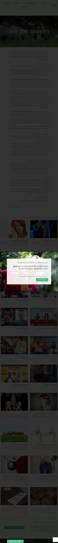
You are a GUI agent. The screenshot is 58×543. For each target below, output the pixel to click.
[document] (29, 271)
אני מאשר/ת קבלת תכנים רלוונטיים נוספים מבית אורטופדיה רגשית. (32, 276)
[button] (2, 253)
